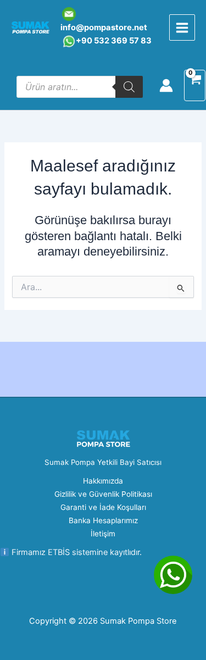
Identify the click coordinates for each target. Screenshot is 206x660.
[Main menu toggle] (182, 27)
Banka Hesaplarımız (103, 520)
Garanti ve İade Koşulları (103, 507)
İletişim (103, 533)
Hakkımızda (103, 480)
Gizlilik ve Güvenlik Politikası (103, 494)
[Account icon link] (166, 85)
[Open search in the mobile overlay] (79, 87)
